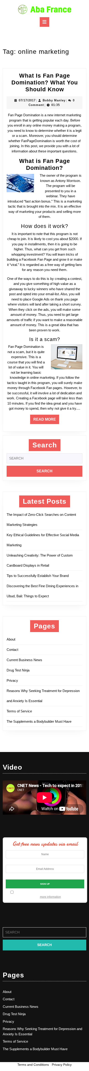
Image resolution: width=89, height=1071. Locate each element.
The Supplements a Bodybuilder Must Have (39, 721)
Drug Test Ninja (18, 670)
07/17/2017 (27, 100)
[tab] (44, 22)
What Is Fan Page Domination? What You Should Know (44, 82)
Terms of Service (19, 711)
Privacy (12, 680)
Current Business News (24, 660)
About (11, 639)
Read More (46, 420)
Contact (12, 650)
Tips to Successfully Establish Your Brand (39, 576)
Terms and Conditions (33, 1064)
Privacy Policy (62, 1064)
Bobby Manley (54, 100)
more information (50, 896)
